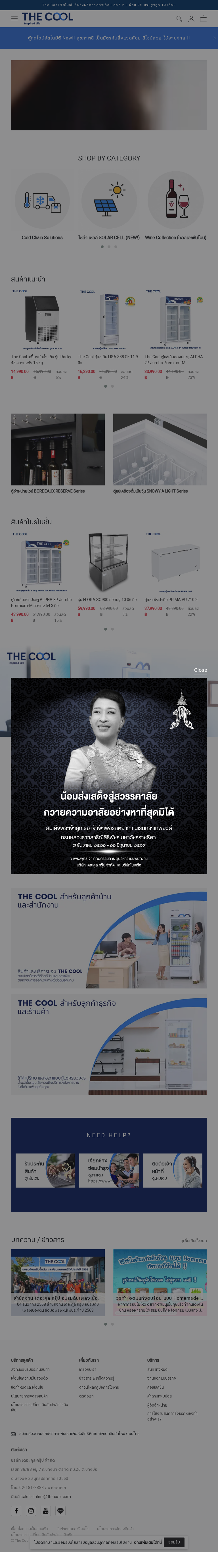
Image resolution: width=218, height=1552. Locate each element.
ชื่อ (65, 1506)
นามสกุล (69, 1534)
